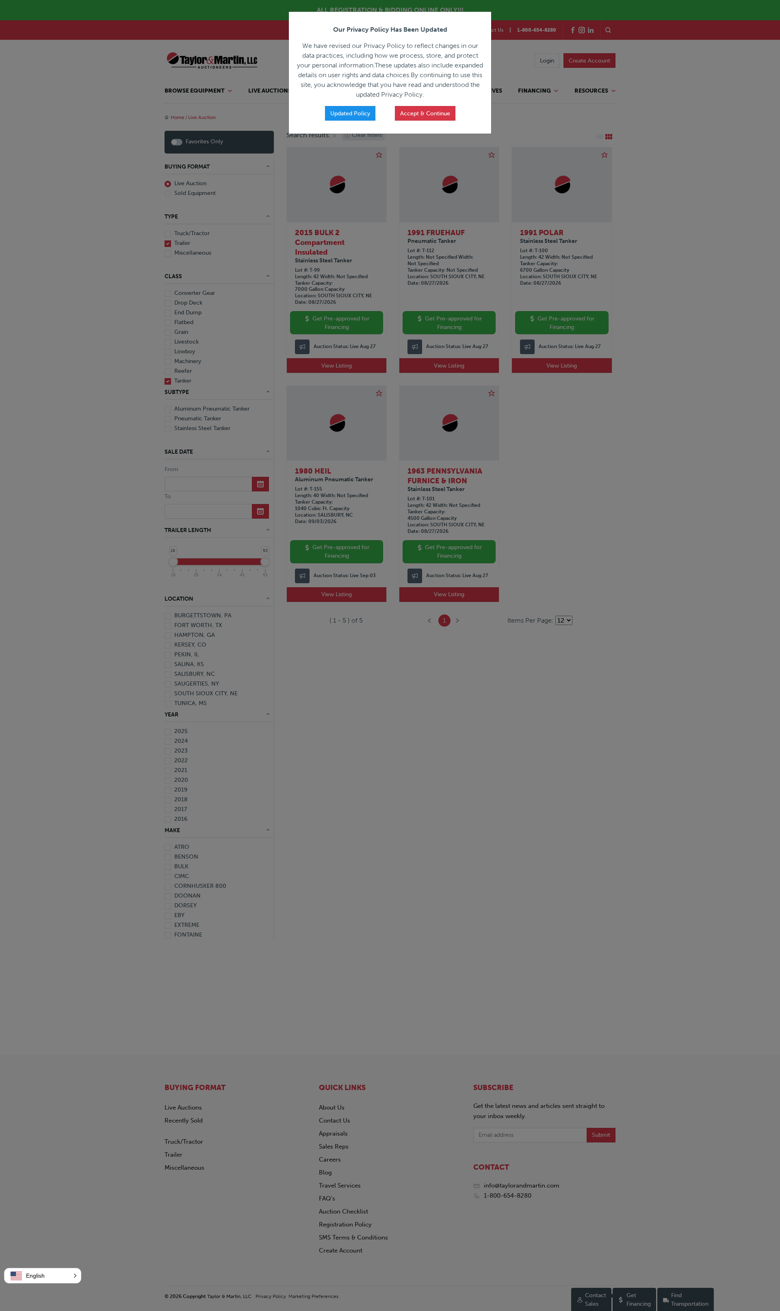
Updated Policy (350, 113)
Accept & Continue (425, 113)
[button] (42, 1275)
